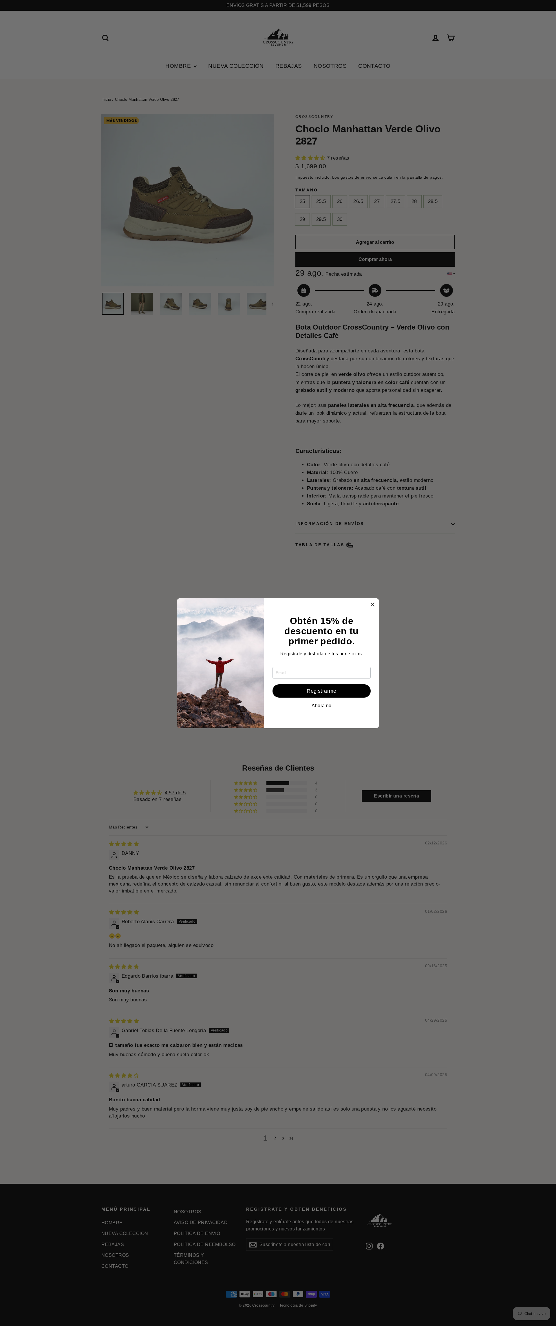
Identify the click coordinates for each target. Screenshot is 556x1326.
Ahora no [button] (321, 705)
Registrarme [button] (321, 691)
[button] (372, 604)
